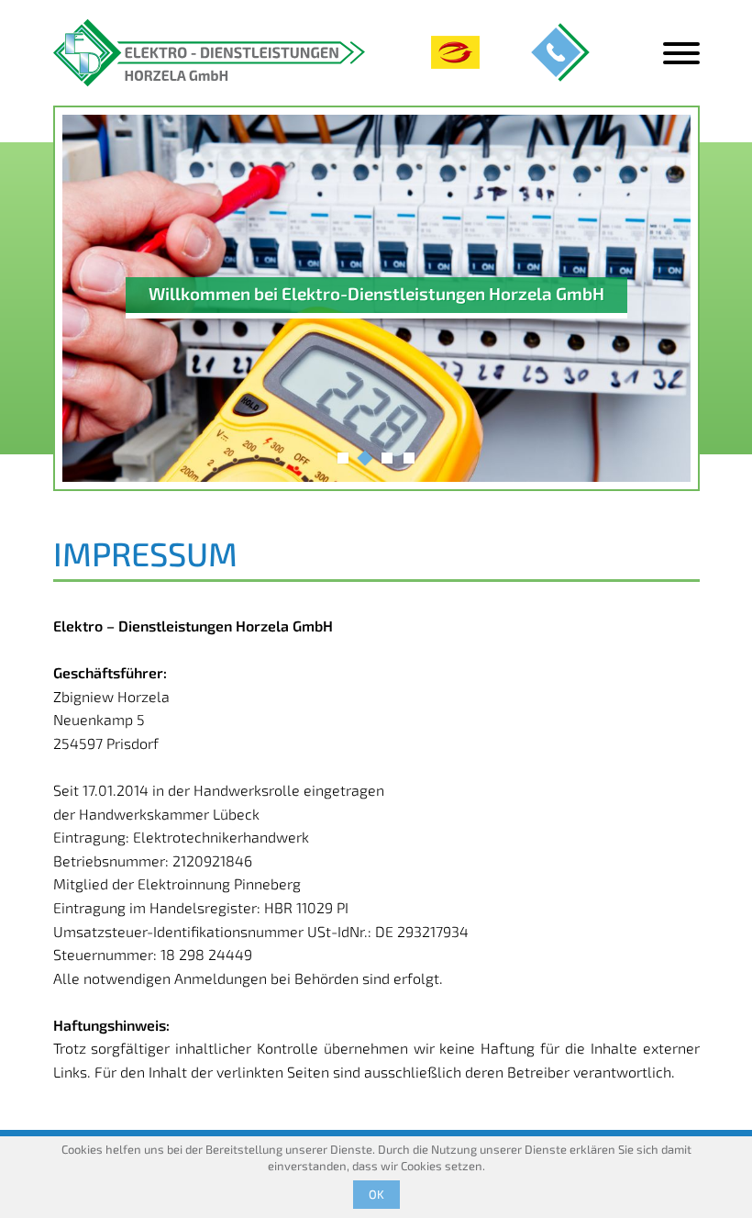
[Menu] (681, 53)
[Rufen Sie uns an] (560, 52)
